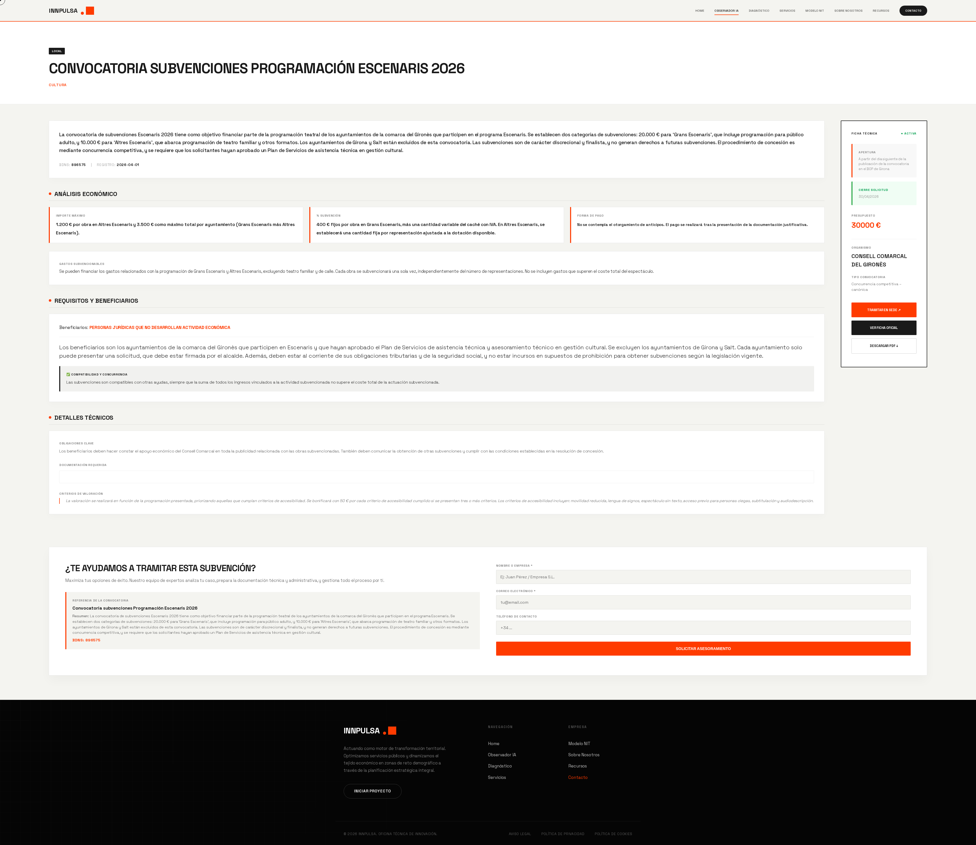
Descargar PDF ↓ (884, 346)
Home (699, 11)
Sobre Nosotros (848, 11)
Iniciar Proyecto (372, 791)
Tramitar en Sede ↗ (884, 310)
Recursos (881, 11)
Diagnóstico (759, 11)
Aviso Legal (520, 834)
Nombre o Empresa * (514, 566)
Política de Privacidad (563, 834)
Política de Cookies (613, 834)
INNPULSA (63, 10)
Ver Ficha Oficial (884, 328)
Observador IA (726, 11)
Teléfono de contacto (516, 616)
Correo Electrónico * (516, 591)
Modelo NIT (814, 11)
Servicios (787, 11)
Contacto (913, 11)
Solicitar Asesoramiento (703, 648)
